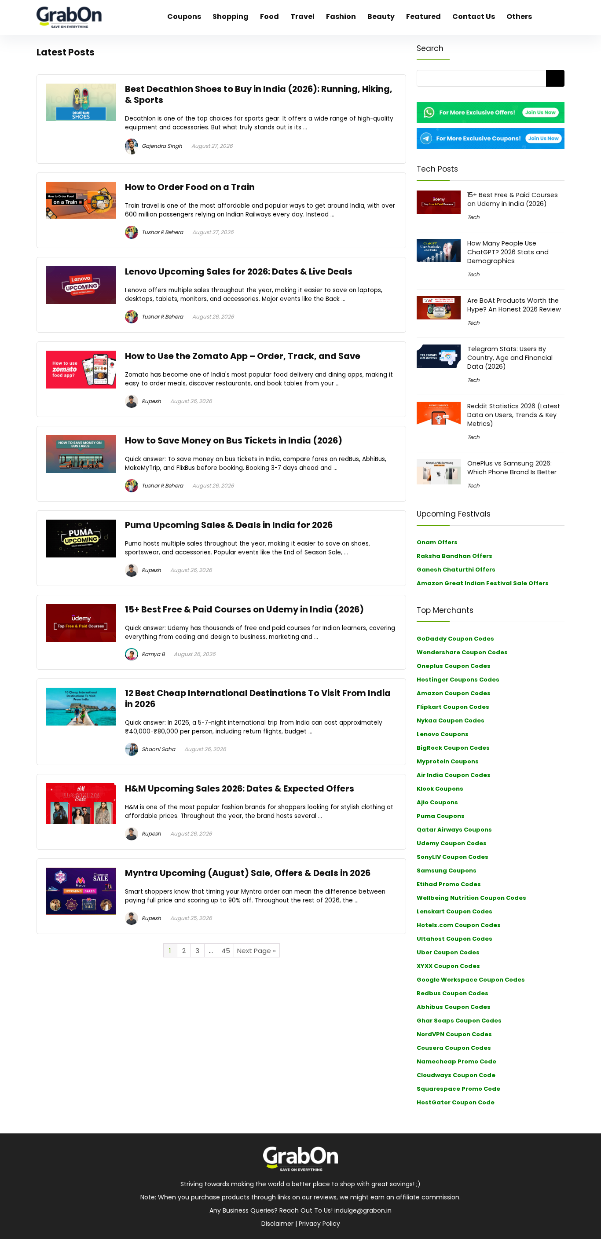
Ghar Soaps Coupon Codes (459, 1020)
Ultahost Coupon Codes (454, 939)
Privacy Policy (319, 1223)
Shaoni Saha (157, 749)
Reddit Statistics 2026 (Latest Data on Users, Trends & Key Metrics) (513, 415)
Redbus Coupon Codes (452, 993)
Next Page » (256, 950)
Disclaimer (277, 1223)
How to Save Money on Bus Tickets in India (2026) (233, 441)
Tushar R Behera (161, 232)
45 (225, 950)
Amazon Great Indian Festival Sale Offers (483, 583)
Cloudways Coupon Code (456, 1075)
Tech (473, 217)
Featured (423, 16)
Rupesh (150, 401)
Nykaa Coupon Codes (450, 720)
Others (519, 16)
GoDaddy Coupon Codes (455, 638)
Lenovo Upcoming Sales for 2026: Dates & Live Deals (238, 272)
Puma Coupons (441, 816)
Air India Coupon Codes (454, 775)
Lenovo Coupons (443, 734)
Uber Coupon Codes (448, 952)
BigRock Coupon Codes (453, 748)
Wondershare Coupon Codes (462, 652)
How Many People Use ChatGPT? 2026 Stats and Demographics (508, 252)
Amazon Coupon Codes (454, 693)
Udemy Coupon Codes (452, 843)
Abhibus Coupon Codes (454, 1007)
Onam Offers (437, 542)
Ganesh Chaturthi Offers (456, 569)
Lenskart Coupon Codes (454, 911)
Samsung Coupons (446, 870)
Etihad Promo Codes (449, 884)
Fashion (341, 16)
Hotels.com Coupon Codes (459, 925)
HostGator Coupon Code (456, 1102)
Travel (302, 16)
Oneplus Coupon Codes (454, 666)
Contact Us (473, 16)
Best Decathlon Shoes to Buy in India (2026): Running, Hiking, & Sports (258, 94)
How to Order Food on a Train (190, 187)
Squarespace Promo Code (458, 1089)
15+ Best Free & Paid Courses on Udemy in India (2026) (244, 610)
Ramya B (152, 654)
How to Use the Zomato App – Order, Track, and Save (242, 356)
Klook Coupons (440, 788)
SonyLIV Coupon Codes (452, 857)
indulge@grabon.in (363, 1210)
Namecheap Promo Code (456, 1061)
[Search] (555, 78)
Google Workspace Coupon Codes (471, 979)
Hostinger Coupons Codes (458, 679)
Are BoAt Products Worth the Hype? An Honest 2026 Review (514, 305)
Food (269, 16)
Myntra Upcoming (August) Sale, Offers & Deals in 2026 (247, 873)
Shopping (231, 16)
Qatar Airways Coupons (454, 829)
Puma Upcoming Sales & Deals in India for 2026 (229, 525)
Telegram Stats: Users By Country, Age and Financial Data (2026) (510, 358)
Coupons (184, 16)
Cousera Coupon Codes (454, 1048)
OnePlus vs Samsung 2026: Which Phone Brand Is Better (512, 468)
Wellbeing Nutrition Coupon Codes (471, 898)
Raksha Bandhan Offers (454, 556)
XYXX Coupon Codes (448, 966)
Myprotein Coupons (448, 761)
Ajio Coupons (437, 802)
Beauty (381, 16)
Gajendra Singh (161, 146)
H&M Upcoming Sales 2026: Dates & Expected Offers (239, 789)
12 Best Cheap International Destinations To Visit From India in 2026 (258, 698)
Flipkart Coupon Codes (453, 707)
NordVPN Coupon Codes (454, 1034)
